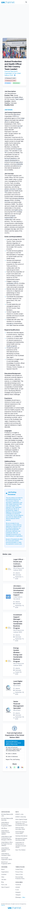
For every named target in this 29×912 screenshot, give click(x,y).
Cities (2, 877)
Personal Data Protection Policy (19, 877)
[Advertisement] (14, 20)
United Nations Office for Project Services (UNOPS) (7, 844)
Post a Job (4, 884)
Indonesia (17, 83)
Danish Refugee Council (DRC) (19, 832)
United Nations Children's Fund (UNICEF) (5, 832)
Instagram (18, 892)
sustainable (19, 164)
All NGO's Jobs (19, 814)
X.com (17, 889)
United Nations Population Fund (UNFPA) (5, 849)
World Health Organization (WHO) (6, 858)
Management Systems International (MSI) (21, 839)
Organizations (5, 872)
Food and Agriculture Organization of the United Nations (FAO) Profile (13, 743)
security (19, 126)
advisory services (10, 189)
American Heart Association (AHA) (20, 828)
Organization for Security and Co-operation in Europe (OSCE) (20, 845)
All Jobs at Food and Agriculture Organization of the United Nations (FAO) (13, 749)
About (2, 869)
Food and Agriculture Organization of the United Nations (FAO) (13, 73)
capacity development (11, 160)
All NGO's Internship (20, 816)
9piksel (3, 905)
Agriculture (16, 114)
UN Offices (4, 828)
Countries (3, 874)
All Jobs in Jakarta (11, 753)
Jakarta (8, 83)
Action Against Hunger (21, 819)
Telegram (18, 894)
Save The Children (20, 850)
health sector (18, 210)
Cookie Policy (19, 869)
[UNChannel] (8, 2)
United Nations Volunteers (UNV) (6, 854)
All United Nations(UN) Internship (7, 819)
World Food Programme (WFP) (6, 862)
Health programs (12, 346)
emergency (10, 323)
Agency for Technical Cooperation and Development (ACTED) (21, 823)
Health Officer (18, 97)
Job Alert (3, 879)
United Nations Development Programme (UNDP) (6, 824)
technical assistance (11, 158)
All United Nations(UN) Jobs (7, 815)
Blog (2, 882)
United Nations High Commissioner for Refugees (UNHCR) (6, 838)
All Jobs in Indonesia (12, 756)
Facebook (18, 884)
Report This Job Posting (12, 759)
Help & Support (5, 887)
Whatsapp (18, 897)
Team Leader (19, 99)
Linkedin (17, 887)
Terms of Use (19, 874)
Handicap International (21, 836)
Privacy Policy (19, 872)
